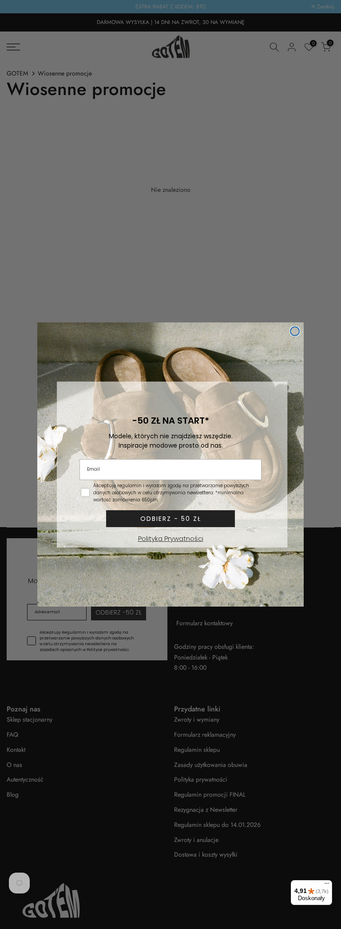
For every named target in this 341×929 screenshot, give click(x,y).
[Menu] (326, 885)
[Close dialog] (294, 331)
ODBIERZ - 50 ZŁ (170, 518)
